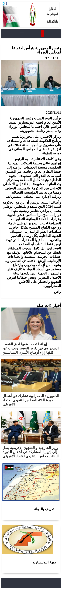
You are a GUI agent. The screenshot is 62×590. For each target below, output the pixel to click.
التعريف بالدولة (45, 509)
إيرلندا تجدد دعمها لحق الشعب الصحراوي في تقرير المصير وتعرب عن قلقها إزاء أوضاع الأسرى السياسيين (31, 348)
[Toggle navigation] (21, 31)
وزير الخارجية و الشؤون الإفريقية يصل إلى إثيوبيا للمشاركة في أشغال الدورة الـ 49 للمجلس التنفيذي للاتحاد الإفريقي (31, 452)
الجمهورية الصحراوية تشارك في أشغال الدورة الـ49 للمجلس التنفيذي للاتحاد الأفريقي (31, 400)
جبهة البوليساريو (44, 562)
